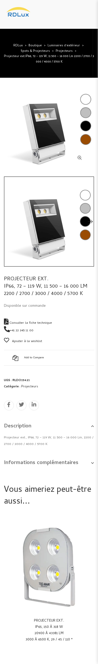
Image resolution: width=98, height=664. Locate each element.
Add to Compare (34, 357)
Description (17, 426)
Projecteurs (64, 51)
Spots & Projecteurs (35, 51)
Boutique (35, 45)
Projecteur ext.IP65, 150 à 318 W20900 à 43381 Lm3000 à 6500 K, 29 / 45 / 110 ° (49, 630)
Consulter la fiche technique (30, 323)
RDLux (18, 45)
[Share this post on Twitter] (21, 405)
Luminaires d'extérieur (64, 45)
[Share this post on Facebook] (9, 405)
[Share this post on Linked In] (34, 405)
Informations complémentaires (41, 463)
